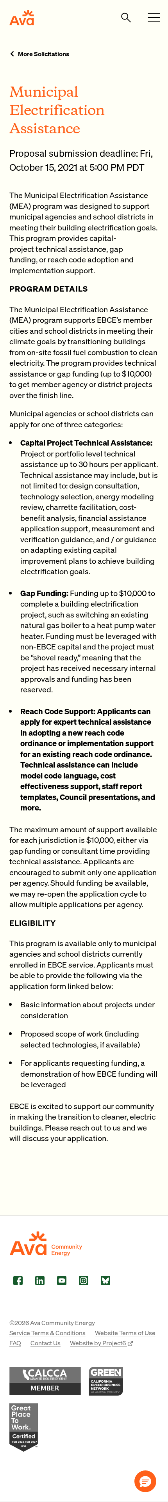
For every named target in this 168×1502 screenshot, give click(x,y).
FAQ (15, 1343)
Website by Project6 (98, 1343)
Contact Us (45, 1343)
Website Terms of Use (125, 1333)
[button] (145, 1481)
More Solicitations (43, 54)
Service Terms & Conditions (47, 1333)
